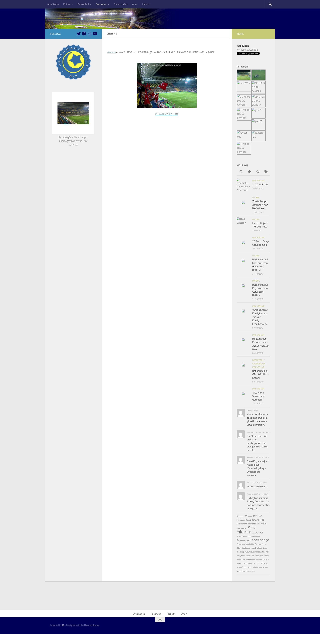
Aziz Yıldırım (246, 529)
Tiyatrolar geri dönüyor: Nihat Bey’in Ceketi (260, 204)
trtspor (239, 567)
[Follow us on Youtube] (95, 34)
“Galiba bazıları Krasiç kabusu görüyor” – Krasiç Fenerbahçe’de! (260, 317)
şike (253, 571)
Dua (246, 536)
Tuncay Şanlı (247, 567)
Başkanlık (240, 536)
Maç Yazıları (258, 180)
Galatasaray (246, 548)
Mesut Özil (250, 555)
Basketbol (83, 4)
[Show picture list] (166, 114)
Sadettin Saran (242, 563)
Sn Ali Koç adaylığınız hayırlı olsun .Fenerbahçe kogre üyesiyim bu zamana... (258, 468)
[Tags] (266, 172)
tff (254, 563)
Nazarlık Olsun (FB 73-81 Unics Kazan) (260, 374)
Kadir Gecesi (262, 548)
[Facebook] (84, 34)
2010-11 (111, 52)
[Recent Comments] (257, 172)
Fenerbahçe (259, 540)
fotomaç (258, 544)
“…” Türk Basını (260, 184)
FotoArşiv (101, 4)
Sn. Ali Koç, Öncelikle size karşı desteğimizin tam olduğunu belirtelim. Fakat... (257, 443)
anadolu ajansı (242, 523)
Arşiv (135, 4)
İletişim (146, 4)
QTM (267, 559)
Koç (238, 551)
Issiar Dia (254, 548)
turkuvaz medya (258, 567)
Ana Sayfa (53, 4)
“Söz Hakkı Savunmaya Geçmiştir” (258, 396)
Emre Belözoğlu (254, 536)
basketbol (257, 532)
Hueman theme (91, 625)
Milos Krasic (259, 555)
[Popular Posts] (249, 172)
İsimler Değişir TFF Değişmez (260, 224)
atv (258, 523)
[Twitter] (79, 34)
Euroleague (258, 363)
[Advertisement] (160, 600)
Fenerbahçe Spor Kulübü (245, 544)
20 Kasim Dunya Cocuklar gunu (260, 243)
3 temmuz (240, 516)
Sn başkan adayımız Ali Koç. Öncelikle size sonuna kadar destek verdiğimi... (258, 503)
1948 (254, 520)
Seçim (250, 563)
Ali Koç (260, 520)
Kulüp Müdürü (245, 551)
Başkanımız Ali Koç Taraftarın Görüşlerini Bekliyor (260, 265)
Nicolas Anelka (245, 559)
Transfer (260, 563)
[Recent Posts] (241, 172)
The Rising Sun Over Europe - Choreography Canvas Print (73, 139)
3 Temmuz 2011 (251, 516)
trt (267, 563)
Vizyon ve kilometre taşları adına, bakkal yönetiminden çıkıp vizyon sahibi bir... (257, 419)
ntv (263, 559)
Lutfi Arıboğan (256, 551)
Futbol (66, 4)
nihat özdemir (256, 559)
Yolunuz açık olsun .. (257, 486)
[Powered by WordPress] (63, 625)
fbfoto (75, 144)
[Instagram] (89, 34)
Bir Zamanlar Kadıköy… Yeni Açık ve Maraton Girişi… (260, 344)
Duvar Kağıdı (121, 4)
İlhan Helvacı (246, 571)
